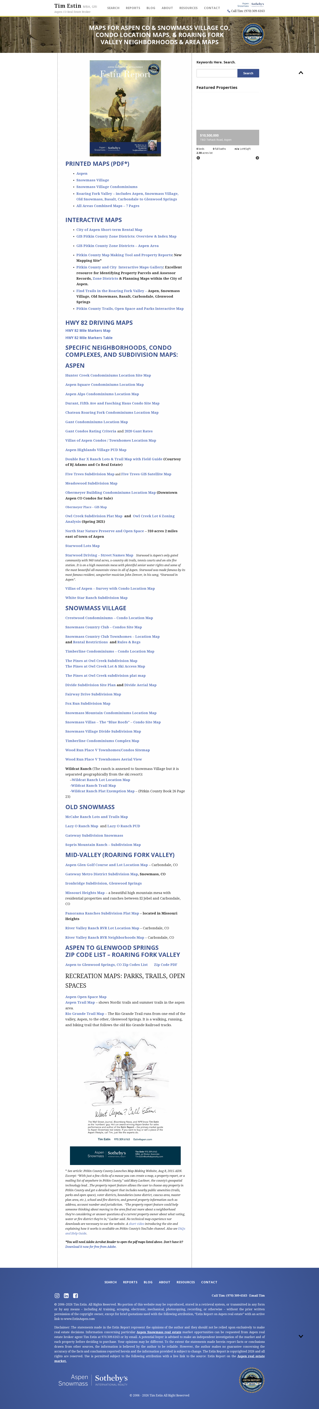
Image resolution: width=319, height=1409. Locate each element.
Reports (133, 8)
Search (113, 8)
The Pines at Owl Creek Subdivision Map (101, 661)
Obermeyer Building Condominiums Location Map (110, 492)
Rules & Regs (128, 642)
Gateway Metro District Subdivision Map (101, 874)
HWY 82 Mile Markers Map (88, 330)
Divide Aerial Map (140, 685)
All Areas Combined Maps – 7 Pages (107, 206)
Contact (212, 8)
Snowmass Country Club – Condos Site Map (103, 627)
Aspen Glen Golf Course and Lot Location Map (106, 865)
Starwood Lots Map (82, 546)
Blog (151, 8)
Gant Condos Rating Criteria (90, 431)
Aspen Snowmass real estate (159, 1332)
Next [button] (257, 158)
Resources (188, 8)
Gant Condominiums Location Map (97, 422)
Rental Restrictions (90, 642)
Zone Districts (105, 278)
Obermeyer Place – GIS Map (86, 507)
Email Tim (257, 1295)
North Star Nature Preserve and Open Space (104, 531)
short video (137, 1224)
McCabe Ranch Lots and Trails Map (96, 817)
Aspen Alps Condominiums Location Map (102, 394)
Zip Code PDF (165, 965)
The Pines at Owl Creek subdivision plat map (105, 676)
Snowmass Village (92, 180)
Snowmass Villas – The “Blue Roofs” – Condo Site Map (113, 722)
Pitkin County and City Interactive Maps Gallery (119, 267)
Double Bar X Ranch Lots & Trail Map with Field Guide (113, 459)
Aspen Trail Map (80, 1002)
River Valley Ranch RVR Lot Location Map (102, 928)
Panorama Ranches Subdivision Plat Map (102, 913)
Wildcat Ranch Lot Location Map (101, 780)
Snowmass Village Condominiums (107, 187)
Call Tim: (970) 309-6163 (247, 11)
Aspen (82, 173)
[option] (227, 124)
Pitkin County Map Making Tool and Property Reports (124, 255)
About (167, 8)
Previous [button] (198, 158)
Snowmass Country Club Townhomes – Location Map (112, 637)
